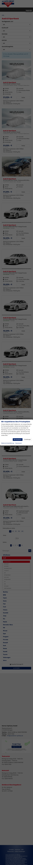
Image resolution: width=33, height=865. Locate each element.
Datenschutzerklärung (7, 443)
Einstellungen (27, 439)
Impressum (18, 443)
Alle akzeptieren (17, 439)
